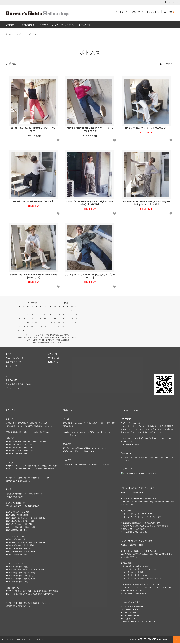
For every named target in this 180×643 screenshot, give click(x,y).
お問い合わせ (28, 24)
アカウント (171, 2)
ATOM (14, 380)
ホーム (8, 34)
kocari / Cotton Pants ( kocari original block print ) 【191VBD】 (89, 203)
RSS (7, 380)
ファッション (20, 34)
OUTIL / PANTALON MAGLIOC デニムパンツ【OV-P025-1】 (90, 130)
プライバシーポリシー (15, 388)
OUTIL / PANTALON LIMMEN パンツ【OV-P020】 (33, 130)
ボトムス (32, 34)
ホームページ (85, 24)
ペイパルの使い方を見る (130, 444)
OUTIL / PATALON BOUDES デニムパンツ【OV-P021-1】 (90, 276)
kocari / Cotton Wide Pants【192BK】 (33, 201)
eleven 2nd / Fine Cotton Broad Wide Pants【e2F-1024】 (33, 276)
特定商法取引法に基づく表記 (18, 384)
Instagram (43, 24)
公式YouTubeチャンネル (63, 24)
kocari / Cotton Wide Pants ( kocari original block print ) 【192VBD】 (146, 203)
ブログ (9, 375)
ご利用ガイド (12, 24)
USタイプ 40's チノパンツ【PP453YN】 (146, 128)
